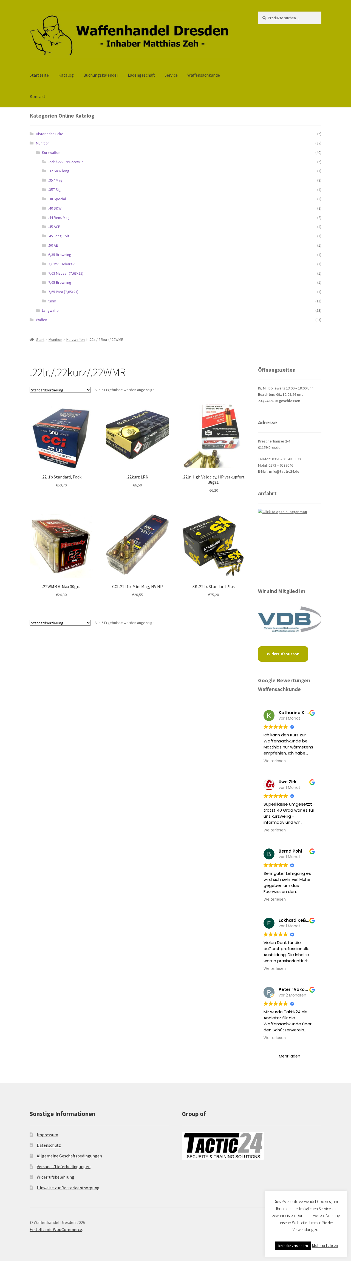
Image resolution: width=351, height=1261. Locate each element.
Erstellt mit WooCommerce (56, 1229)
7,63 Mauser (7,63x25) (65, 273)
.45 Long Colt (58, 235)
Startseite (39, 75)
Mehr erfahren (325, 1245)
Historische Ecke (49, 133)
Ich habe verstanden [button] (293, 1245)
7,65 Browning (59, 282)
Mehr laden (289, 1056)
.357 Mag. (55, 180)
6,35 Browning (59, 254)
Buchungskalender (100, 75)
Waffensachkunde (203, 75)
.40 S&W (54, 208)
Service (171, 75)
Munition (43, 143)
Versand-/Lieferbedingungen (63, 1166)
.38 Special (57, 198)
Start (40, 339)
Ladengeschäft (141, 75)
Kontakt (38, 96)
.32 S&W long (58, 170)
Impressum (47, 1134)
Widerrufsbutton (283, 653)
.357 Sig (54, 189)
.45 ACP (54, 226)
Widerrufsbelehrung (55, 1177)
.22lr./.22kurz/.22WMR (65, 161)
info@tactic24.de (284, 471)
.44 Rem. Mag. (59, 217)
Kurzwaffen (51, 152)
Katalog (66, 75)
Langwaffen (51, 310)
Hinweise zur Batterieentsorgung (68, 1187)
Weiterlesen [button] (275, 761)
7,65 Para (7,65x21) (63, 291)
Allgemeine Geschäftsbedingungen (69, 1156)
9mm (52, 301)
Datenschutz (49, 1145)
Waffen (41, 319)
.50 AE (53, 245)
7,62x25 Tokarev (61, 263)
